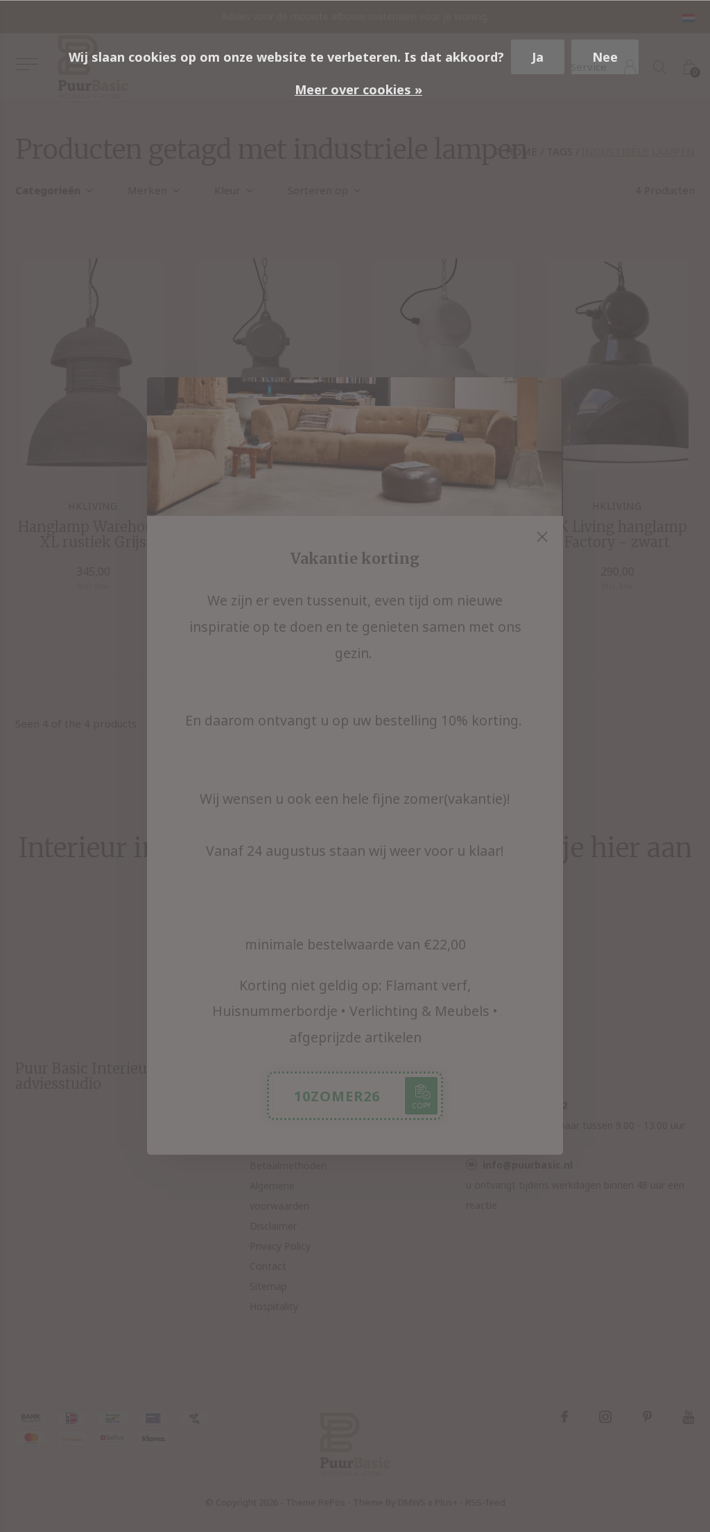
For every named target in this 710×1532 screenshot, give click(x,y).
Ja (538, 57)
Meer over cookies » (358, 89)
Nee (605, 57)
